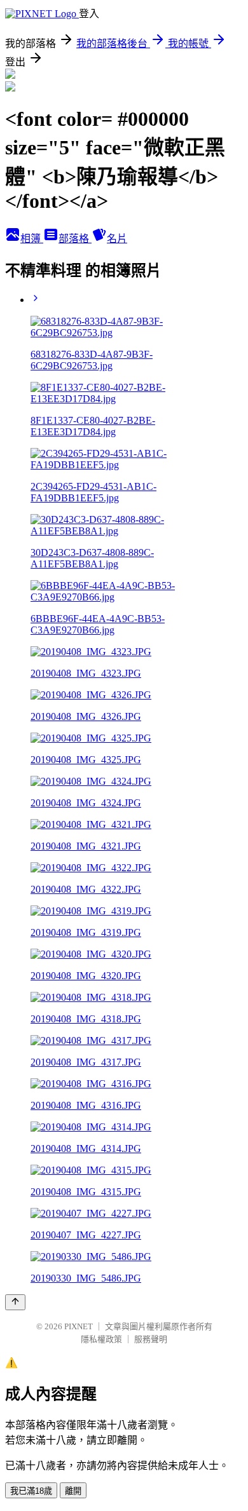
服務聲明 (150, 1339)
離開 (73, 1491)
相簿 (31, 238)
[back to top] (15, 1302)
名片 (117, 238)
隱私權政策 (101, 1339)
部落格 (75, 238)
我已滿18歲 (31, 1491)
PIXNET (78, 1326)
